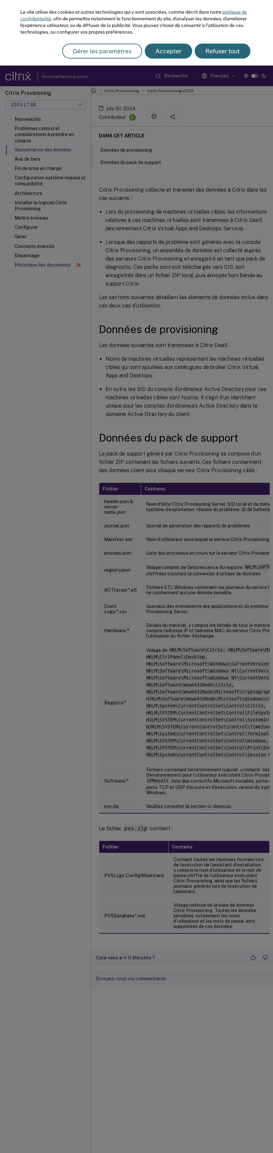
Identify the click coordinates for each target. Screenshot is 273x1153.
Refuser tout (222, 51)
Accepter (168, 51)
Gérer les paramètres (102, 51)
